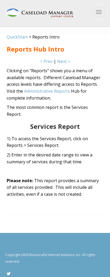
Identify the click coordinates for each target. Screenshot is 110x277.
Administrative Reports (47, 91)
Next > (63, 61)
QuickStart (17, 37)
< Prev (46, 61)
